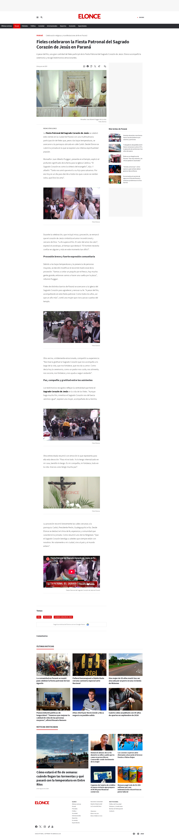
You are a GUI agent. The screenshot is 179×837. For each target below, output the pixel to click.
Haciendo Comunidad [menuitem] (97, 802)
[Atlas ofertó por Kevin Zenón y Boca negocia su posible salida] (89, 699)
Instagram (45, 826)
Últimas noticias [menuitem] (6, 26)
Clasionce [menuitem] (93, 811)
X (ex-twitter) (40, 826)
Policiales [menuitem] (25, 26)
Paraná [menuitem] (17, 26)
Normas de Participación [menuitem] (116, 809)
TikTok (49, 826)
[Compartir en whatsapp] (84, 66)
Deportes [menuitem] (63, 26)
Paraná (39, 35)
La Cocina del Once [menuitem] (96, 806)
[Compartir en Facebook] (87, 66)
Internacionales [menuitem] (52, 26)
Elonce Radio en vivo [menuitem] (96, 816)
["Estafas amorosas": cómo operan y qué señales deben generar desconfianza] (115, 169)
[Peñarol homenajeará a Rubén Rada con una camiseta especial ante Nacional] (89, 664)
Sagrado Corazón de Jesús (63, 617)
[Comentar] (103, 66)
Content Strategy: (134, 833)
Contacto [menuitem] (111, 811)
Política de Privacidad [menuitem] (115, 804)
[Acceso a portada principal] (89, 16)
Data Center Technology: (138, 833)
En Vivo (141, 17)
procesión (47, 617)
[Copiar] (91, 66)
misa (38, 617)
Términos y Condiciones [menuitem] (116, 806)
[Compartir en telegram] (99, 66)
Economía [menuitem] (72, 26)
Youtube (52, 826)
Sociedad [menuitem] (41, 26)
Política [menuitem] (33, 26)
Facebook (36, 826)
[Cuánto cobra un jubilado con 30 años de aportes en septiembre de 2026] (126, 699)
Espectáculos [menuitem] (82, 26)
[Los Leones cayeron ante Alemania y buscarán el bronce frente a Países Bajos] (130, 742)
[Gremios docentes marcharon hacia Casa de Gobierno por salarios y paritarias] (115, 138)
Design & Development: (142, 833)
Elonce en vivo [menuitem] (95, 813)
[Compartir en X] (95, 66)
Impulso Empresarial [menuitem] (96, 804)
